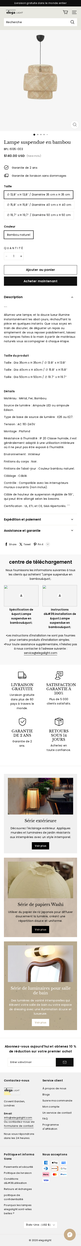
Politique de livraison (18, 1173)
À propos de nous (54, 1088)
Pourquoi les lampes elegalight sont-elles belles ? (18, 1209)
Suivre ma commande (57, 1100)
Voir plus (40, 845)
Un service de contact (57, 1113)
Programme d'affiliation (50, 1127)
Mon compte (50, 1107)
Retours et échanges (18, 1189)
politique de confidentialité (13, 1197)
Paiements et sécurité (18, 1167)
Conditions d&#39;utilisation (15, 1181)
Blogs (46, 1094)
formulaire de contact (18, 1126)
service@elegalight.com (40, 653)
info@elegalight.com (18, 1117)
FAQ (45, 1118)
